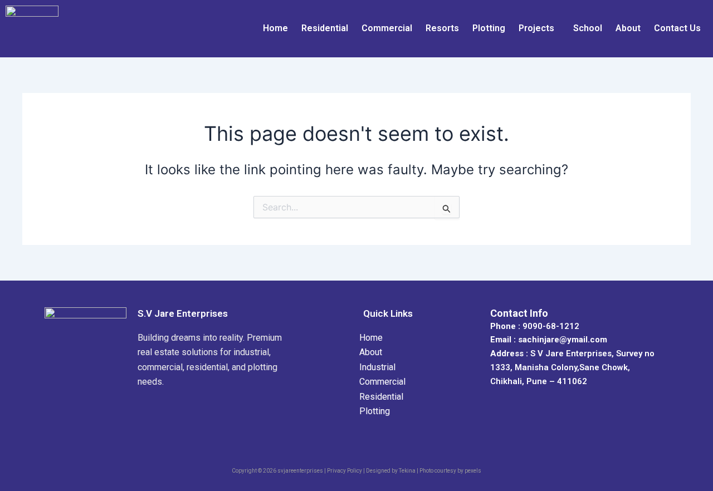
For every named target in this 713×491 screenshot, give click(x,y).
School (587, 28)
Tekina (407, 471)
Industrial (377, 367)
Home (275, 28)
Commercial (387, 28)
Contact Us (677, 28)
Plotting (488, 28)
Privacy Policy (344, 471)
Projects (536, 28)
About (628, 28)
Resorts (442, 28)
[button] (539, 28)
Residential (324, 28)
